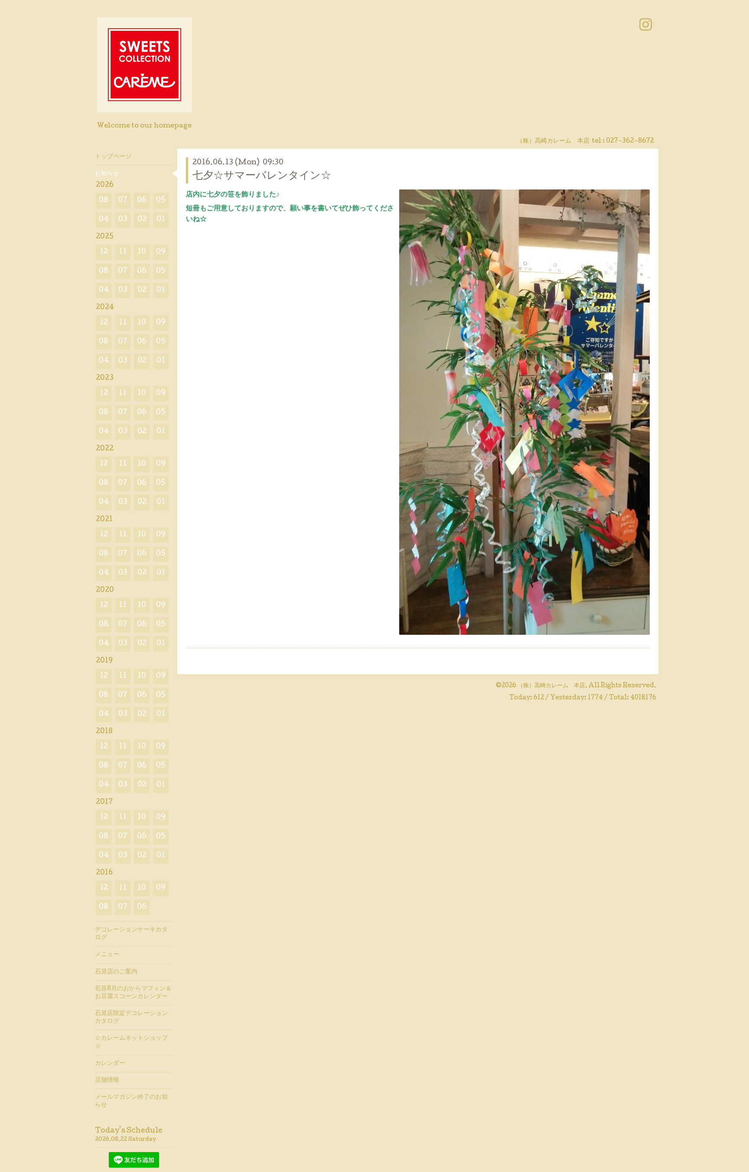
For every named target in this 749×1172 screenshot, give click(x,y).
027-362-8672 (630, 141)
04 (104, 219)
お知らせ (107, 173)
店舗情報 (107, 1080)
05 (161, 200)
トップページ (113, 156)
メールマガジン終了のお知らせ (131, 1101)
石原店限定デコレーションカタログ (131, 1017)
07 (122, 200)
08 (103, 200)
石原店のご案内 (116, 972)
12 (104, 252)
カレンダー (110, 1063)
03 (122, 219)
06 (142, 200)
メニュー (107, 954)
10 (141, 252)
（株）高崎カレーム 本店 (551, 686)
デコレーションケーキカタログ (131, 934)
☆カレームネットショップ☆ (131, 1042)
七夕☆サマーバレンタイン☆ (261, 176)
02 (142, 219)
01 (160, 219)
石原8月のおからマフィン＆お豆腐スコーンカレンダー (133, 993)
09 (161, 252)
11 (123, 252)
